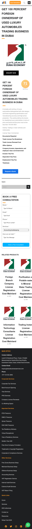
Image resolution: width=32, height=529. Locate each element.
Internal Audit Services (8, 482)
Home (3, 500)
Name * (5, 205)
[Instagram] (16, 526)
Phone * (5, 219)
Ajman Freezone (7, 421)
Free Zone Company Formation (11, 445)
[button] (29, 2)
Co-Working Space (7, 403)
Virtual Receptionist (8, 433)
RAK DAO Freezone (8, 425)
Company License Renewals (10, 400)
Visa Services (6, 392)
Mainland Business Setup (9, 467)
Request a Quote (10, 171)
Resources (5, 516)
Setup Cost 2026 (7, 520)
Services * (6, 226)
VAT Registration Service (9, 479)
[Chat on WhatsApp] (28, 525)
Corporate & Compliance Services (12, 453)
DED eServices (6, 508)
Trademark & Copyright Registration (12, 449)
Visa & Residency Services (10, 437)
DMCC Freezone (7, 417)
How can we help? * (9, 234)
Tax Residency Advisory (9, 429)
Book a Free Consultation (16, 245)
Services (4, 504)
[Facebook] (6, 526)
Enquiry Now (11, 73)
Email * (5, 212)
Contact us (5, 512)
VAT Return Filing (7, 490)
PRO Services (6, 396)
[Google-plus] (21, 526)
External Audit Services (9, 486)
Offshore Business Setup (9, 471)
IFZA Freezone (6, 413)
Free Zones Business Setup (10, 463)
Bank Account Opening (9, 388)
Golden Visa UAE (7, 441)
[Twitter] (11, 526)
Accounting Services (8, 475)
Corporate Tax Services (9, 384)
